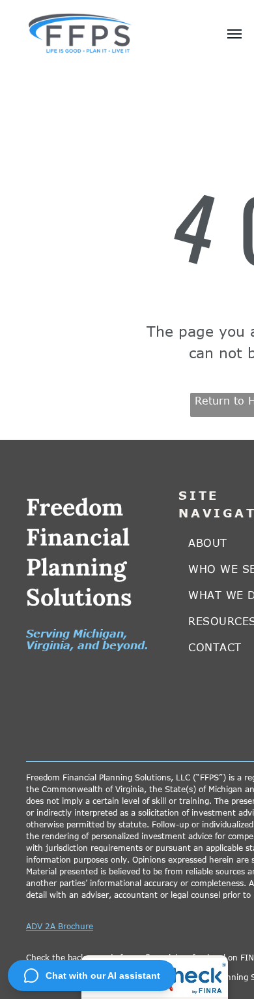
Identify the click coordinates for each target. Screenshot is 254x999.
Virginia (48, 645)
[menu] (234, 34)
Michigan (98, 633)
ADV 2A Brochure (59, 925)
